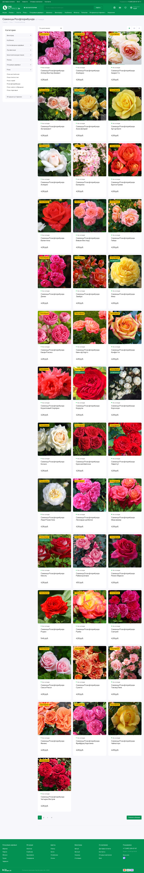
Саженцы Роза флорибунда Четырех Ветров (52, 798)
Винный (77, 852)
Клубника (68, 12)
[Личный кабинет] (114, 7)
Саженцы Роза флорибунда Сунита (87, 686)
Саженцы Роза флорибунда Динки (52, 295)
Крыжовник (30, 855)
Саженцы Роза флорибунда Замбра (87, 295)
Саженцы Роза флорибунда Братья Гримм (123, 183)
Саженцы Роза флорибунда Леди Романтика (52, 518)
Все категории (31, 7)
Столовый (78, 858)
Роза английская (13, 74)
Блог (18, 1)
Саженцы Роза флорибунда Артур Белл (123, 127)
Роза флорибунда (13, 84)
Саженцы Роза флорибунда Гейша (123, 239)
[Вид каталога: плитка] (129, 28)
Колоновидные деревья (15, 45)
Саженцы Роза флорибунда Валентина (52, 239)
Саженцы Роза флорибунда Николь (52, 574)
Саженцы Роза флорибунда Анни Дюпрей (87, 127)
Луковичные (11, 50)
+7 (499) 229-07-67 (130, 1)
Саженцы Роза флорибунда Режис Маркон (123, 574)
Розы (25, 12)
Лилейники (54, 855)
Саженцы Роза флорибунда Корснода (123, 407)
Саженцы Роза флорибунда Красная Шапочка (87, 462)
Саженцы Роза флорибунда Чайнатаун (123, 742)
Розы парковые (12, 90)
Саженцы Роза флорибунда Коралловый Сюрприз (52, 407)
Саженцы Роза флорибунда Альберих (87, 71)
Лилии (53, 858)
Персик (4, 852)
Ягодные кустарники (97, 12)
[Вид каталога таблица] (139, 28)
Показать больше (134, 817)
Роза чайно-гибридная (15, 87)
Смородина (30, 858)
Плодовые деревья (36, 12)
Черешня (5, 861)
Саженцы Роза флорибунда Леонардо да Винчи (87, 518)
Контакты (48, 1)
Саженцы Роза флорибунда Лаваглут (123, 462)
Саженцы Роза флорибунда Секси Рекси (52, 686)
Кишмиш (77, 855)
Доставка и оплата (8, 1)
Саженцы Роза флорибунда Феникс (52, 742)
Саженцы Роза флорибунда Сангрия (123, 630)
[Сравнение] (120, 7)
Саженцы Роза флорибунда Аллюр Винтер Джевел (52, 71)
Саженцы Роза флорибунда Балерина (87, 183)
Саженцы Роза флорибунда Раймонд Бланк (87, 574)
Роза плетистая (13, 77)
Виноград (58, 12)
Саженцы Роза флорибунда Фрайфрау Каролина (87, 742)
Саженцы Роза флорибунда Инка (123, 295)
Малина (49, 12)
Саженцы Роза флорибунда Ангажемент (52, 127)
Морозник (111, 12)
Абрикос (5, 849)
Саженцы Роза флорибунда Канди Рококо (52, 351)
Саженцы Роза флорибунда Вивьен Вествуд (87, 239)
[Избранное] (125, 7)
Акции (4, 12)
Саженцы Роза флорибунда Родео (52, 630)
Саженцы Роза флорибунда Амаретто (123, 71)
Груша (4, 858)
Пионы (11, 12)
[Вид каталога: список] (134, 28)
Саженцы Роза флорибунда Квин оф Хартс (87, 351)
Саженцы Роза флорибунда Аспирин (52, 183)
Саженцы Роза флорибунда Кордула (87, 407)
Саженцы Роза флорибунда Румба (87, 630)
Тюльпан (84, 12)
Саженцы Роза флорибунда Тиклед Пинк (123, 686)
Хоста (19, 12)
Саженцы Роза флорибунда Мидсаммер (123, 518)
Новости (25, 1)
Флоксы (76, 12)
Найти (98, 8)
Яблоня (4, 855)
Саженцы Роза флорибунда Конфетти (123, 351)
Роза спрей (11, 81)
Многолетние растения (15, 55)
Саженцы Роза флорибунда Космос (52, 462)
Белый (77, 849)
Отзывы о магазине (36, 1)
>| (51, 818)
